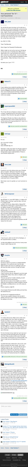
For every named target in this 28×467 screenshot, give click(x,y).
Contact (8, 457)
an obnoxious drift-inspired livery (19, 380)
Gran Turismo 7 (6, 424)
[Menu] (4, 2)
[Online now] (3, 82)
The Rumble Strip (6, 439)
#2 (26, 85)
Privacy (24, 460)
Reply (25, 77)
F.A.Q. (20, 457)
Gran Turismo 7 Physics (9, 432)
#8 (26, 258)
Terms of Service (7, 460)
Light (8, 455)
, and (18, 126)
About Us (14, 457)
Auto (21, 455)
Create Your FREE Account (13, 10)
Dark (14, 455)
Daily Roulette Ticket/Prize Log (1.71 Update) (14, 441)
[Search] (26, 1)
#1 (26, 25)
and (20, 74)
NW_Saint (4, 18)
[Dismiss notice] (25, 9)
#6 (26, 197)
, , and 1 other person (15, 356)
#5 (26, 168)
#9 (26, 315)
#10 (26, 367)
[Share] (25, 25)
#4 (26, 137)
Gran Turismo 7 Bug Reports (10, 421)
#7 (26, 235)
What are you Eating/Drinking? (10, 437)
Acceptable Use (17, 460)
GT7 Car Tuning (6, 430)
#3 (26, 109)
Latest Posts (5, 419)
